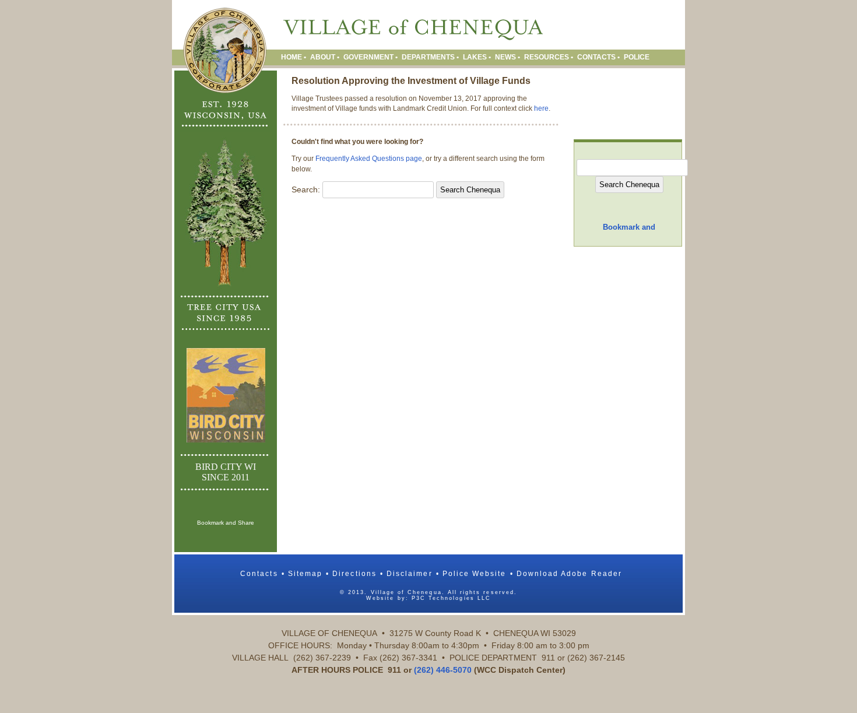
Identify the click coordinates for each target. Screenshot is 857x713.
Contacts (596, 57)
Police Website (474, 574)
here (541, 108)
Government (368, 57)
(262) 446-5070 (443, 670)
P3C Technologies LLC (451, 598)
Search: (305, 189)
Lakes (475, 57)
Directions (354, 574)
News (505, 57)
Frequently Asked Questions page (368, 158)
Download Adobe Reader (569, 574)
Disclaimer (410, 574)
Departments (428, 57)
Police (636, 57)
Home (291, 57)
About (322, 57)
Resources (546, 57)
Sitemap (305, 574)
